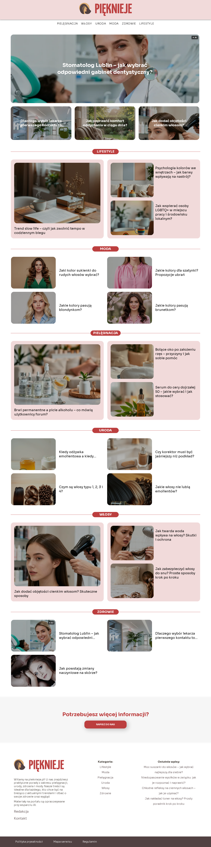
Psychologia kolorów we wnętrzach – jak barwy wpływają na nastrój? (175, 172)
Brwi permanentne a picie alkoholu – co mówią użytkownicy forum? (53, 412)
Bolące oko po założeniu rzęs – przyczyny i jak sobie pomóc (175, 354)
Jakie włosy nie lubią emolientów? (172, 489)
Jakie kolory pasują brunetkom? (171, 307)
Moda (114, 23)
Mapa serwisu (62, 841)
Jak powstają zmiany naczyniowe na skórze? (78, 670)
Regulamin (90, 841)
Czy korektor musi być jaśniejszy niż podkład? (174, 454)
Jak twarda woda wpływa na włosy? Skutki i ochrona (175, 535)
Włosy (86, 23)
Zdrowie (129, 23)
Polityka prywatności (29, 841)
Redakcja (21, 812)
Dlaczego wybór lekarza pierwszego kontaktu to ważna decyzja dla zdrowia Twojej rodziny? (41, 123)
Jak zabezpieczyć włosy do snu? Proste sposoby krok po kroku (175, 573)
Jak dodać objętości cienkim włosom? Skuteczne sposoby (168, 123)
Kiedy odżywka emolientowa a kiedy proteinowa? (76, 454)
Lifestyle (146, 23)
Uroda (100, 23)
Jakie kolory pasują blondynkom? (75, 307)
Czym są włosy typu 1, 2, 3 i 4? (81, 489)
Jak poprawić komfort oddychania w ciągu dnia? (105, 123)
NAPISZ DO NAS (105, 724)
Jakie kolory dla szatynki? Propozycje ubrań (176, 272)
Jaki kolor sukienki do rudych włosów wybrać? (79, 272)
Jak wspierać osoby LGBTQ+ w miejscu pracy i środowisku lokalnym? (172, 212)
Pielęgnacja (67, 23)
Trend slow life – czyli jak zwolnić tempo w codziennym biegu (49, 231)
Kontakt (20, 818)
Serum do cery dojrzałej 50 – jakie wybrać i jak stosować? (175, 391)
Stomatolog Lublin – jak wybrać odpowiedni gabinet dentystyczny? (104, 68)
